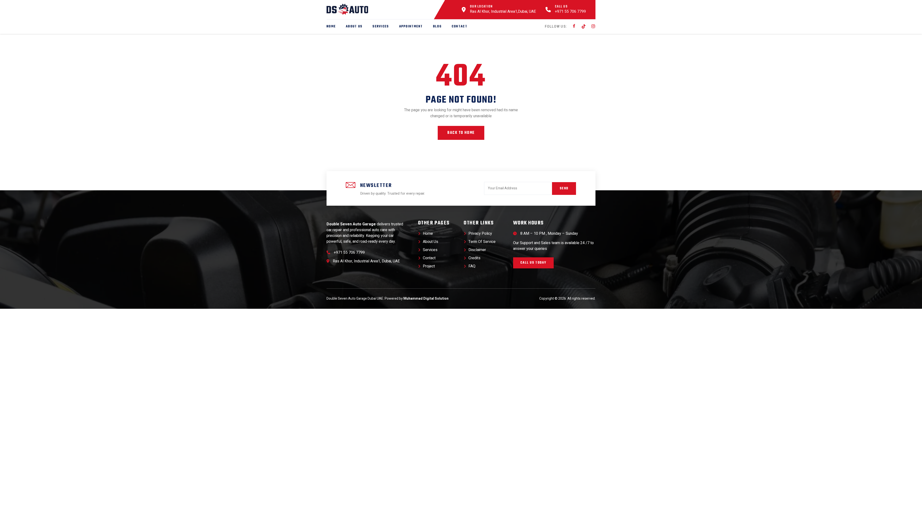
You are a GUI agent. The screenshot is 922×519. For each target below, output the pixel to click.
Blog (437, 26)
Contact (459, 26)
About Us (354, 26)
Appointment (411, 26)
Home (331, 26)
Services (380, 26)
